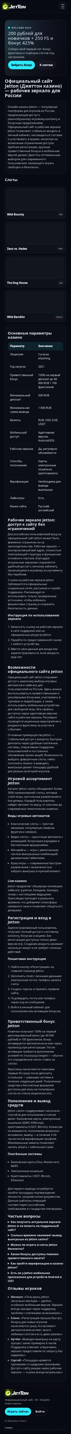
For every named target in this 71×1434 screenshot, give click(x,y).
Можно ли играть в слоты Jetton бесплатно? (32, 1247)
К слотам (46, 65)
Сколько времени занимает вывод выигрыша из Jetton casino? (35, 1237)
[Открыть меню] (63, 6)
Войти (40, 1411)
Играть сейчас (18, 1411)
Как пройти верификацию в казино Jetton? (35, 1265)
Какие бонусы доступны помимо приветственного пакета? (33, 1256)
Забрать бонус (21, 65)
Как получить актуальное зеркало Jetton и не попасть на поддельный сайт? (34, 1226)
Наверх (9, 1427)
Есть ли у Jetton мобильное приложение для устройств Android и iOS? (35, 1277)
